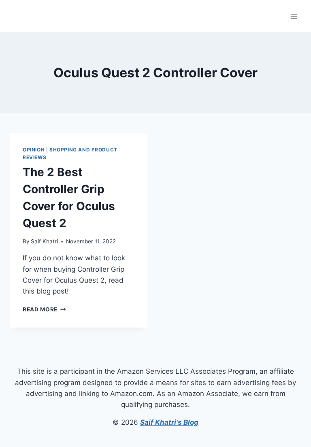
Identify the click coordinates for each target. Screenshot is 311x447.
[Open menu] (293, 16)
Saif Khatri (44, 241)
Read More (44, 309)
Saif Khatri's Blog (169, 422)
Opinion (34, 150)
